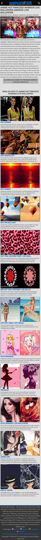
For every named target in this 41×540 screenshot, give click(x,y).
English (16, 529)
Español (25, 529)
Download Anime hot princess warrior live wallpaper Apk (21, 81)
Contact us (34, 534)
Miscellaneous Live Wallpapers (25, 15)
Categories (15, 534)
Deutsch (21, 531)
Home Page (7, 534)
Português (34, 529)
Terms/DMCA (25, 534)
